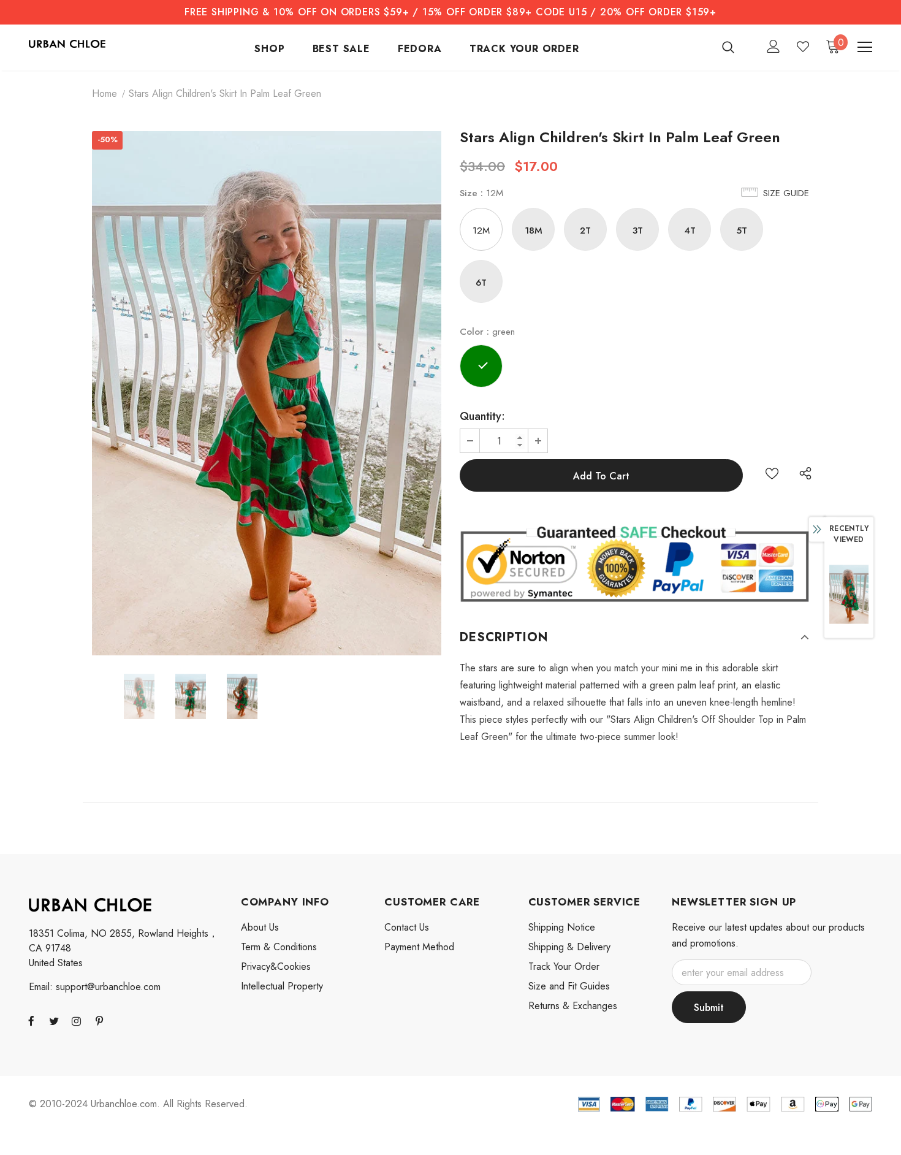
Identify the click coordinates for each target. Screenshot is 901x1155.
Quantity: (482, 416)
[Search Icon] (736, 46)
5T (742, 230)
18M (533, 230)
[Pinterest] (99, 1021)
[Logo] (67, 43)
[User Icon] (773, 46)
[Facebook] (31, 1021)
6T (481, 282)
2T (585, 230)
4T (690, 230)
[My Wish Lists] (803, 46)
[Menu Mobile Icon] (864, 47)
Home (104, 93)
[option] (266, 393)
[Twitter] (54, 1021)
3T (638, 230)
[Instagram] (77, 1021)
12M (481, 230)
